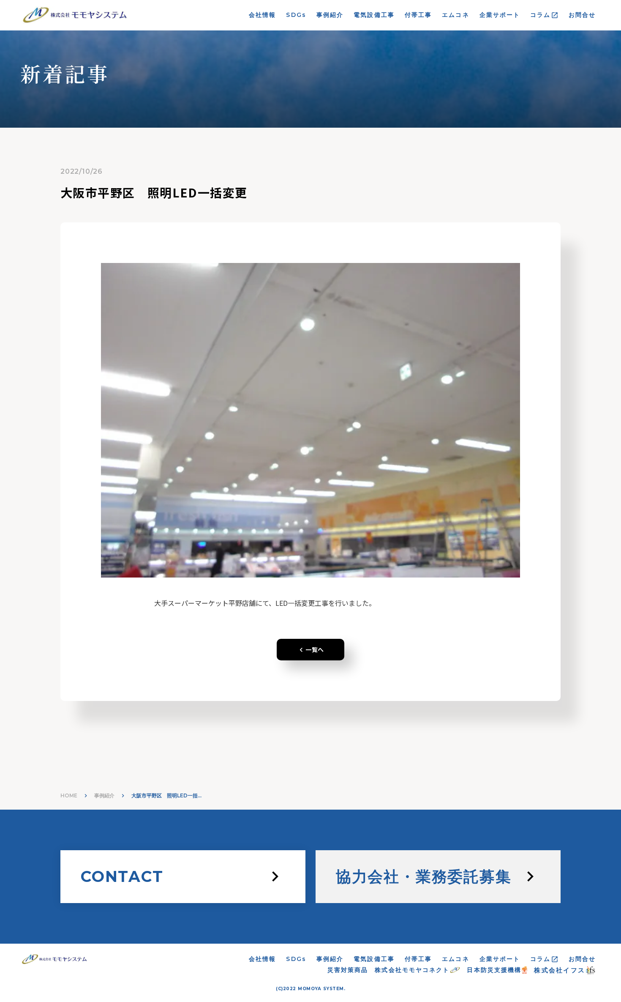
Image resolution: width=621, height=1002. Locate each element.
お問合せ (582, 15)
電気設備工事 (374, 15)
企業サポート (499, 15)
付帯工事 (418, 15)
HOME (68, 795)
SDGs (296, 15)
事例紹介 (329, 15)
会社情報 (262, 15)
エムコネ (455, 15)
